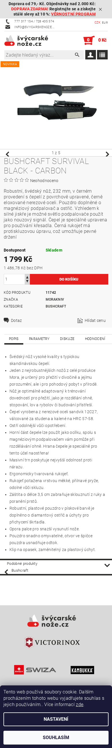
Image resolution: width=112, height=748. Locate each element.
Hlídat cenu (95, 320)
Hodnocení (95, 339)
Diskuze (67, 339)
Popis (14, 339)
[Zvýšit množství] (27, 276)
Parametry (39, 339)
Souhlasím (56, 737)
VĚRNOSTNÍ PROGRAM (73, 14)
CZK (97, 22)
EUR (105, 22)
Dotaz (16, 320)
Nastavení (56, 719)
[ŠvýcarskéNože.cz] (30, 40)
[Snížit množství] (27, 282)
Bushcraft (56, 306)
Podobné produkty (22, 563)
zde (79, 704)
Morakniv (55, 299)
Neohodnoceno (44, 180)
